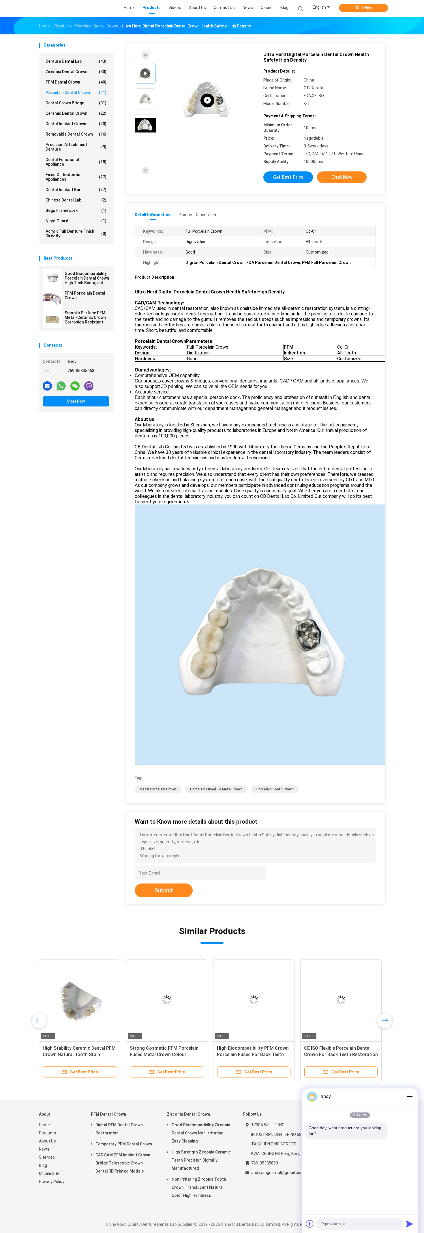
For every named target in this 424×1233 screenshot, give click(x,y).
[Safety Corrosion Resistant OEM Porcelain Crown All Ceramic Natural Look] (79, 1000)
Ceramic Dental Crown (76, 113)
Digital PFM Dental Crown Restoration (119, 1129)
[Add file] (310, 1223)
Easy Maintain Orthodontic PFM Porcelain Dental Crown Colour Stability (338, 1054)
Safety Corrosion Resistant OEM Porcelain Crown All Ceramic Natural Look (77, 1054)
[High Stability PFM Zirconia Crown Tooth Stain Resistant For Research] (207, 100)
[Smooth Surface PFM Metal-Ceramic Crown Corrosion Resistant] (52, 318)
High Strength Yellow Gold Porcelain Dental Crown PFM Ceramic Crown (160, 1054)
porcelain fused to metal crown (216, 789)
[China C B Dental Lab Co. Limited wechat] (75, 385)
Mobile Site (49, 1173)
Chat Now (363, 7)
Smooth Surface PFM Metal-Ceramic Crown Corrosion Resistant (85, 317)
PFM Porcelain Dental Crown (85, 295)
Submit (163, 890)
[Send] (409, 1223)
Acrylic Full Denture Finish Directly (76, 233)
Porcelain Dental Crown (76, 92)
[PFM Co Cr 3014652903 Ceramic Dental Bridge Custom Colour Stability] (253, 1000)
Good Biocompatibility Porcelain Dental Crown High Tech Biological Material (87, 278)
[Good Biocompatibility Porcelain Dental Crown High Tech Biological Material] (52, 279)
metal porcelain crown (158, 789)
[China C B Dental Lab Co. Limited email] (47, 385)
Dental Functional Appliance (76, 162)
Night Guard (76, 221)
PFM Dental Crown (76, 82)
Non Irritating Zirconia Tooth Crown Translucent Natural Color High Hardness (199, 1187)
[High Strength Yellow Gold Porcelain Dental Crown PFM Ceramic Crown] (166, 1000)
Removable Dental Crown (76, 134)
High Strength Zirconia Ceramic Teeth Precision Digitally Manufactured (201, 1160)
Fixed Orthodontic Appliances (76, 177)
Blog (43, 1165)
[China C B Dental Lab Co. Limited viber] (88, 385)
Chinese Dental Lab (76, 200)
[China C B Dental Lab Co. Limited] (61, 9)
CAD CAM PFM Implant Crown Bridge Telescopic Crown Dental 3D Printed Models (122, 1163)
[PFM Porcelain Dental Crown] (52, 298)
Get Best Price (288, 177)
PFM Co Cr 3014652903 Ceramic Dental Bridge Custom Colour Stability (251, 1054)
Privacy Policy (51, 1181)
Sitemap (47, 1157)
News (44, 1149)
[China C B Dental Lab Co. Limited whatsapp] (61, 385)
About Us (47, 1141)
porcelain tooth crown (275, 789)
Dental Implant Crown (76, 123)
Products (47, 1133)
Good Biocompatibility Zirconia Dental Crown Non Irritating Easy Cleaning (201, 1133)
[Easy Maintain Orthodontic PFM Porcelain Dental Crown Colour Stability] (341, 1000)
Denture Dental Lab (76, 61)
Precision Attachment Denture (76, 146)
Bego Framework (76, 210)
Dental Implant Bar (76, 189)
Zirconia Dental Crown (76, 71)
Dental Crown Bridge (76, 103)
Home (44, 1125)
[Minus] (409, 1096)
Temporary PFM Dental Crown (123, 1144)
